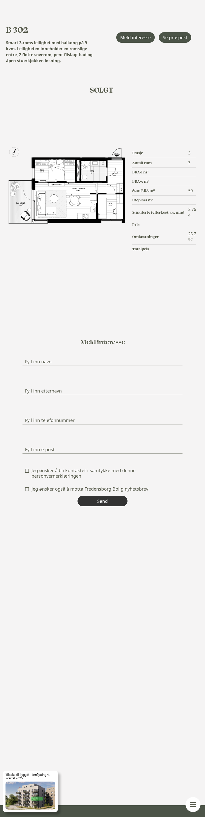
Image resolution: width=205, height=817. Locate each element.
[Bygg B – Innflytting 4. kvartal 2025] (30, 791)
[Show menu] (193, 804)
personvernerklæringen (56, 476)
